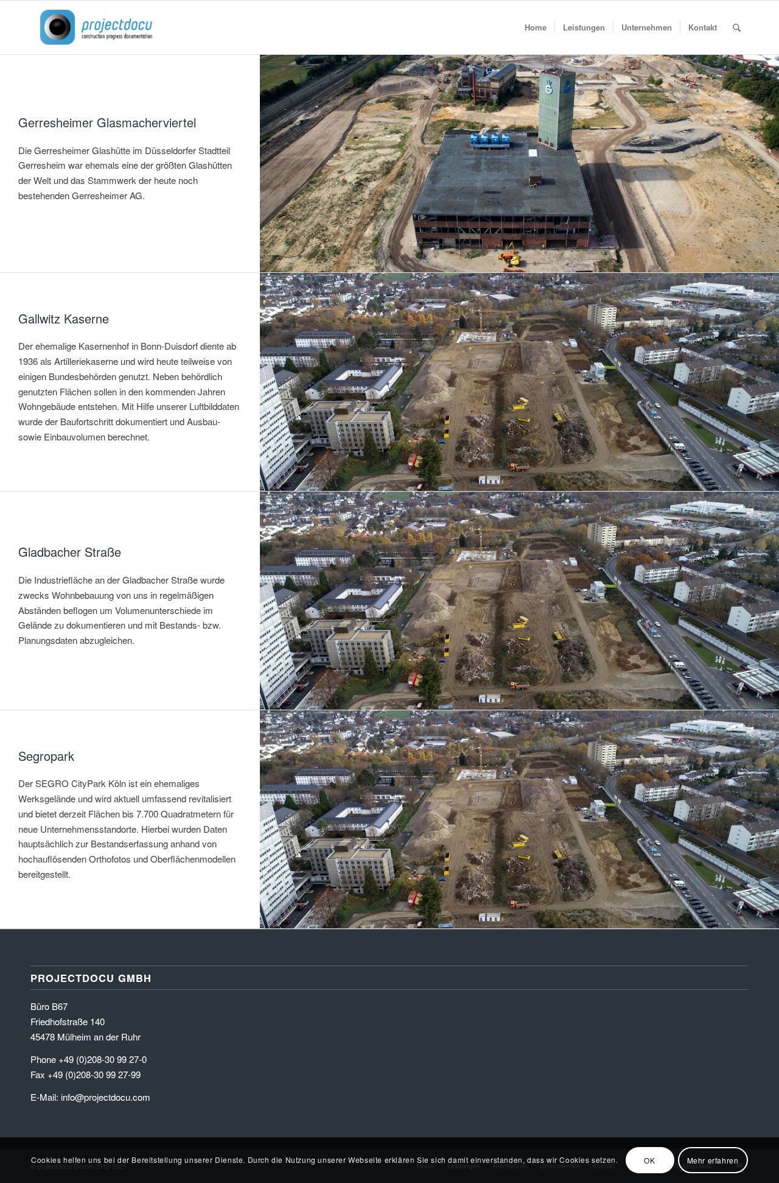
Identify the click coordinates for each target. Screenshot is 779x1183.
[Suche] (737, 27)
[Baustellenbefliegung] (96, 27)
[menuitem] (535, 27)
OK (649, 1159)
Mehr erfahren (713, 1159)
